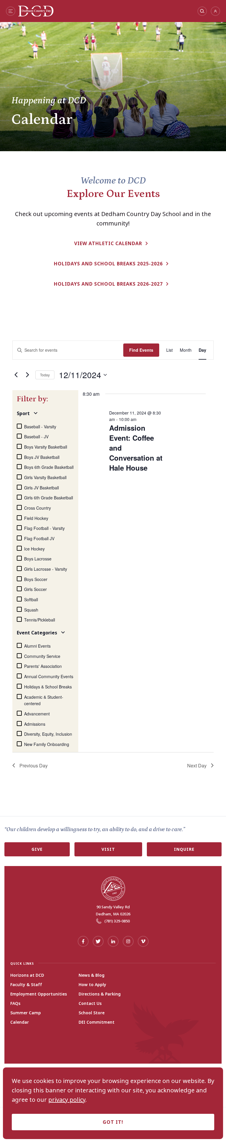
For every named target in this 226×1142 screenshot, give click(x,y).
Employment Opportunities (38, 994)
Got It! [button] (113, 1122)
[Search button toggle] (202, 11)
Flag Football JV (39, 538)
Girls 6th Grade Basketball (48, 498)
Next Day (197, 765)
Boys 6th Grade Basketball (49, 467)
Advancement (37, 714)
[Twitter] (98, 941)
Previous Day (33, 765)
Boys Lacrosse (37, 559)
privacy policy (66, 1099)
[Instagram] (128, 941)
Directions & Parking (100, 994)
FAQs (15, 1003)
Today (45, 374)
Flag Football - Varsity (44, 528)
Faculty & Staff (26, 984)
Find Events (141, 350)
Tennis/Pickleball (39, 620)
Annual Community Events (48, 676)
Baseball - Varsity (40, 426)
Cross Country (37, 508)
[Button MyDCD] (215, 11)
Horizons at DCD (27, 975)
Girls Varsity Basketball (45, 477)
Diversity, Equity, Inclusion (48, 734)
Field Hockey (36, 518)
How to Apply (92, 984)
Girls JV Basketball (41, 488)
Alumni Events (37, 646)
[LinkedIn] (113, 941)
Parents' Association (43, 666)
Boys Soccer (35, 579)
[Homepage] (36, 14)
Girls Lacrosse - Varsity (45, 569)
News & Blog (91, 975)
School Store (91, 1012)
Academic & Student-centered (43, 700)
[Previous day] (15, 374)
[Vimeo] (143, 941)
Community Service (42, 656)
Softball (31, 599)
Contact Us (90, 1003)
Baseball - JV (36, 436)
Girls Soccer (35, 589)
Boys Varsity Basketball (45, 447)
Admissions (34, 724)
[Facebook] (83, 941)
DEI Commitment (96, 1022)
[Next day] (27, 374)
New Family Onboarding (46, 744)
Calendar (19, 1022)
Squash (31, 610)
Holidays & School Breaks (48, 687)
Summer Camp (25, 1012)
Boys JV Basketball (41, 457)
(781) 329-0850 (117, 921)
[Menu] (10, 11)
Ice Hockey (34, 549)
